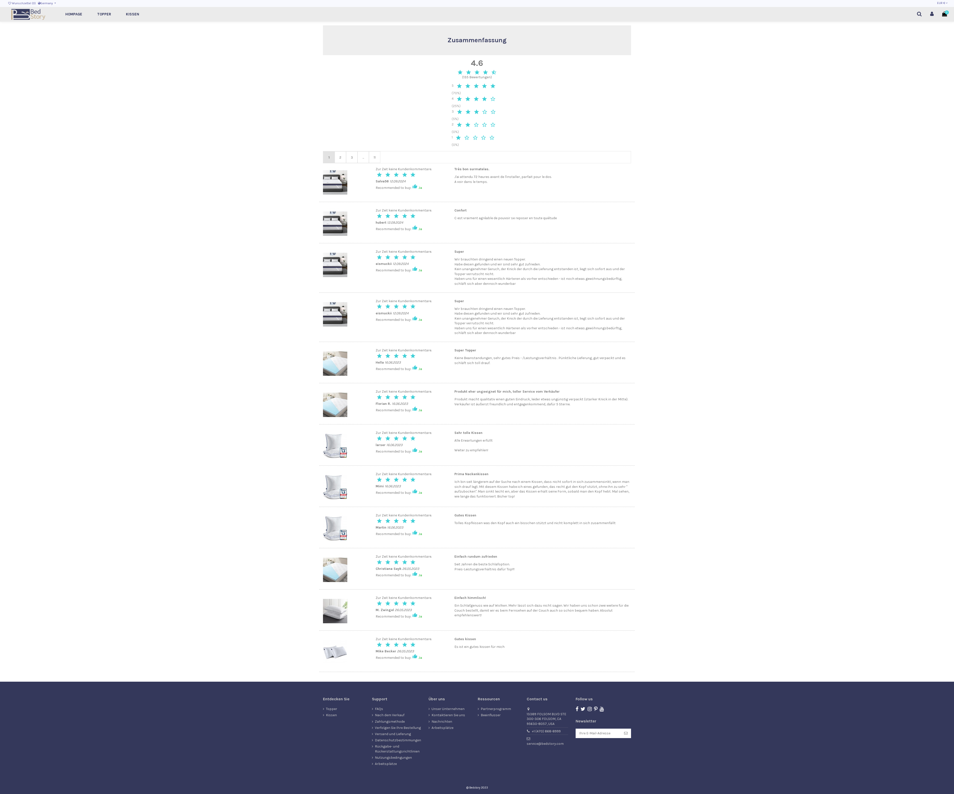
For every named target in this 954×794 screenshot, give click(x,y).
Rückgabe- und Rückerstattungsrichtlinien (397, 748)
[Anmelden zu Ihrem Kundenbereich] (932, 14)
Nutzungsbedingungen (393, 757)
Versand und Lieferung (393, 734)
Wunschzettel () (23, 3)
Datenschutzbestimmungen (398, 740)
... (363, 157)
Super (459, 252)
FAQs (379, 709)
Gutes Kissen (465, 515)
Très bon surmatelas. (471, 169)
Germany (47, 3)
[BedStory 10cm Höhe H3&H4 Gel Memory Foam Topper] (335, 182)
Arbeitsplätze (386, 764)
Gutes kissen (465, 639)
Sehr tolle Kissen (468, 433)
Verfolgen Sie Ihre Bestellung (398, 728)
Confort (460, 210)
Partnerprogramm (496, 709)
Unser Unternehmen (448, 709)
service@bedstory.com (545, 744)
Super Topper (465, 350)
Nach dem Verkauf (389, 715)
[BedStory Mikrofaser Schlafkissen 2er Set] (335, 446)
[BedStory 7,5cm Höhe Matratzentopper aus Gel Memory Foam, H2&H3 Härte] (335, 363)
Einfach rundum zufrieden (475, 556)
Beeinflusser (491, 715)
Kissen (331, 715)
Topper (331, 709)
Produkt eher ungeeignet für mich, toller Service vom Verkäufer (507, 391)
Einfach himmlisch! (470, 598)
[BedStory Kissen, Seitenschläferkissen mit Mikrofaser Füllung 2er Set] (335, 611)
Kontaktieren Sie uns (448, 715)
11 (375, 157)
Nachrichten (442, 721)
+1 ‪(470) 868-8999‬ (546, 731)
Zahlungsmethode (390, 721)
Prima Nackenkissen (471, 474)
